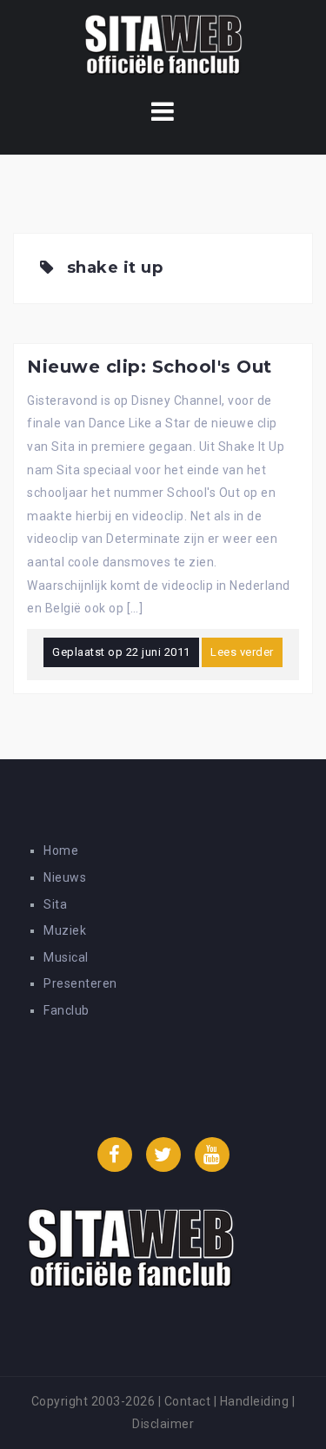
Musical (66, 957)
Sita (55, 904)
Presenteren (80, 983)
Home (60, 850)
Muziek (64, 930)
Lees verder (242, 651)
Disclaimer (163, 1424)
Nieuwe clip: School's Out (149, 366)
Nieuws (64, 877)
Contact (187, 1401)
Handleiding (254, 1401)
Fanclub (66, 1010)
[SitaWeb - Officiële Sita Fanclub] (163, 47)
